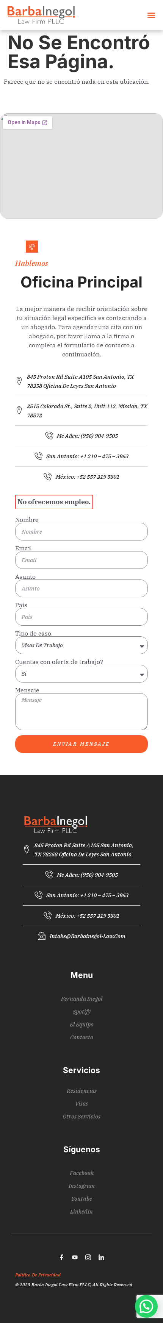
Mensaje (27, 690)
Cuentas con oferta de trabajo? (59, 662)
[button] (151, 15)
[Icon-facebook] (61, 1257)
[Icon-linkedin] (101, 1257)
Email (23, 548)
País (21, 605)
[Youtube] (75, 1257)
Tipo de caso (33, 633)
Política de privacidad (38, 1275)
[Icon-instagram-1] (88, 1257)
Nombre (27, 520)
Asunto (25, 576)
